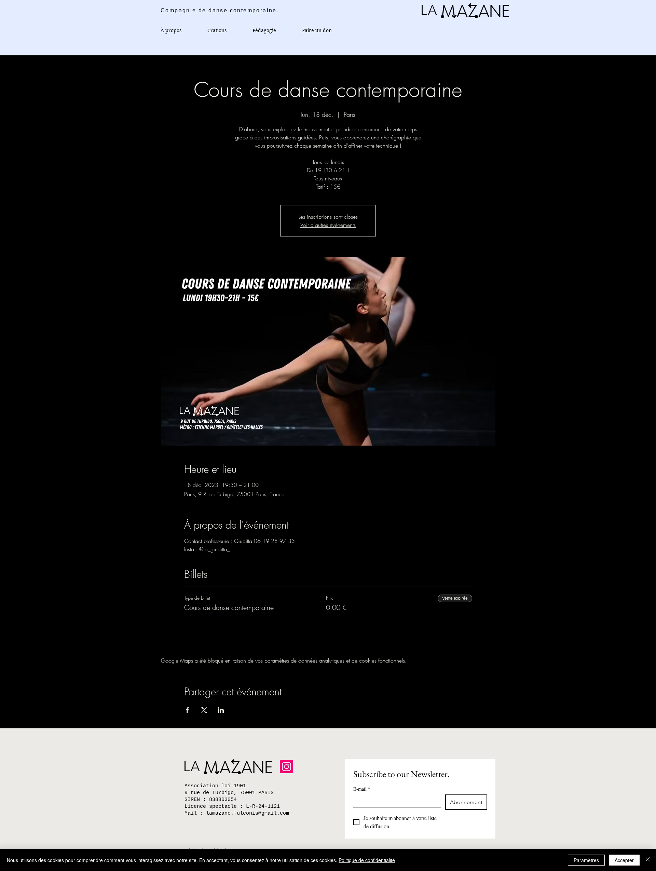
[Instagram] (286, 766)
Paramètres (586, 860)
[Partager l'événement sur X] (204, 710)
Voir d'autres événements (328, 225)
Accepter (624, 860)
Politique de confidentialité (367, 860)
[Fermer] (648, 860)
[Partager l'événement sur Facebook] (187, 710)
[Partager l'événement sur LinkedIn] (221, 710)
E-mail (361, 789)
